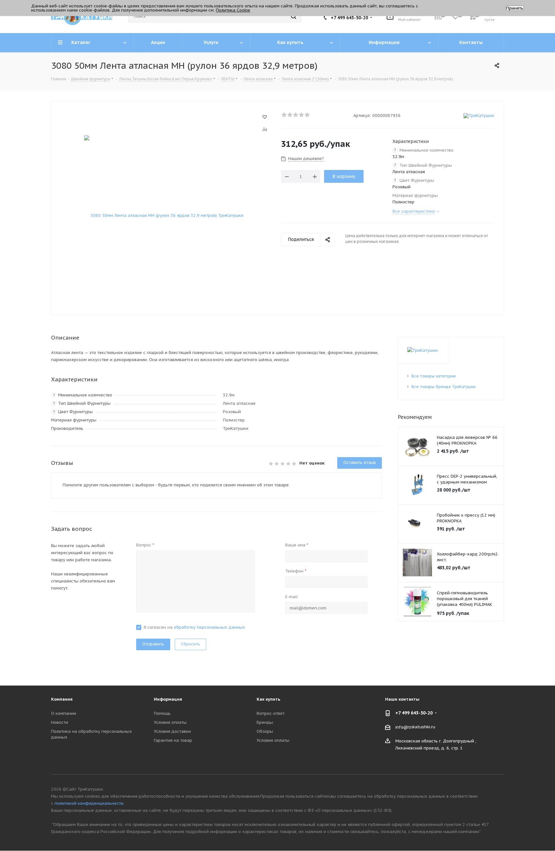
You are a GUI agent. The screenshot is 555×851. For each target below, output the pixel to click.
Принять (514, 8)
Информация (168, 699)
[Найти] (293, 16)
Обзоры (265, 731)
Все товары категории (433, 376)
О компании (63, 713)
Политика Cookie (233, 10)
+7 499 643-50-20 (349, 18)
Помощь (162, 713)
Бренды (265, 722)
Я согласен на (194, 627)
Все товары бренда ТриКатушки (443, 386)
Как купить (268, 699)
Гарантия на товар (173, 740)
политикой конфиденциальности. (89, 803)
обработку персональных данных (209, 627)
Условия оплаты (170, 722)
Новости (59, 722)
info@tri (404, 727)
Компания (62, 699)
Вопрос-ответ (271, 713)
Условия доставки (172, 731)
